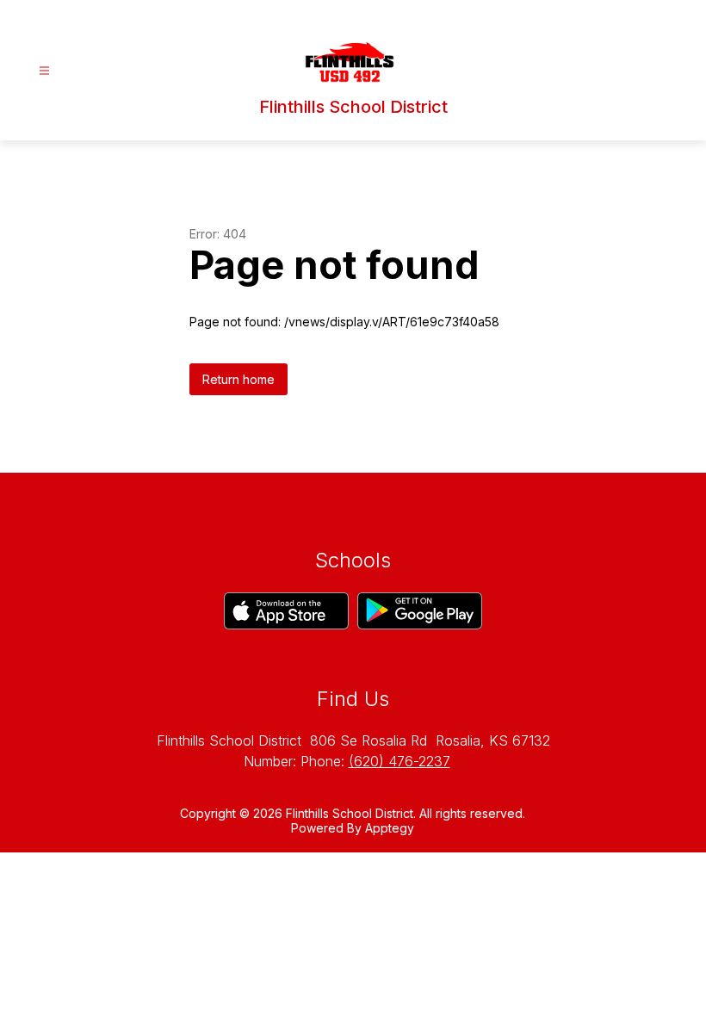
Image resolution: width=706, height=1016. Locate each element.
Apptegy (389, 828)
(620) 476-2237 (399, 761)
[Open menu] (44, 71)
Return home (238, 379)
